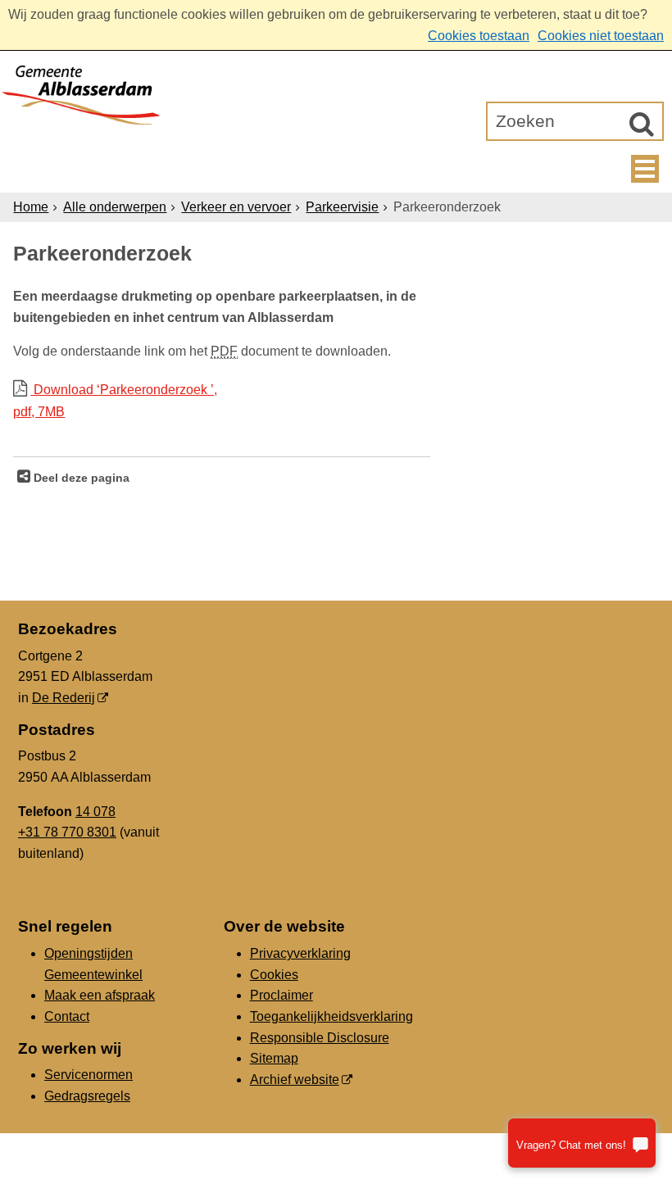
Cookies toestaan (478, 36)
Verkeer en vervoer (236, 207)
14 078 (95, 812)
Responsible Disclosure (319, 1038)
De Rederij (63, 698)
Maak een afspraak (99, 995)
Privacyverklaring (300, 953)
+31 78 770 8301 (67, 832)
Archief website (294, 1079)
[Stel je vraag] (582, 1143)
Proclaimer (281, 995)
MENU (645, 169)
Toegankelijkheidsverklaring (331, 1016)
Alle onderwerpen (114, 207)
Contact (66, 1016)
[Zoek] (641, 123)
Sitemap (274, 1058)
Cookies (274, 975)
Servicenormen (88, 1075)
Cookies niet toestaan (601, 36)
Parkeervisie (342, 207)
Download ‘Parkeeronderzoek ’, (115, 401)
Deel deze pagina (79, 477)
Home (30, 207)
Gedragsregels (87, 1096)
